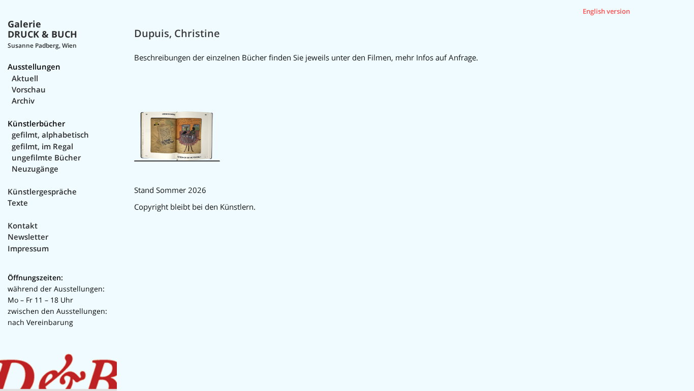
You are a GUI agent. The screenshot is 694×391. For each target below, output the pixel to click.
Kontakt (23, 225)
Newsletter (28, 237)
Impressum (28, 248)
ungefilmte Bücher (46, 157)
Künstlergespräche (42, 191)
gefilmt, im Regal (42, 146)
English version (606, 11)
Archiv (23, 100)
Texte (18, 203)
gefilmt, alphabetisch (50, 134)
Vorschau (29, 89)
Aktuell (25, 78)
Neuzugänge (35, 169)
